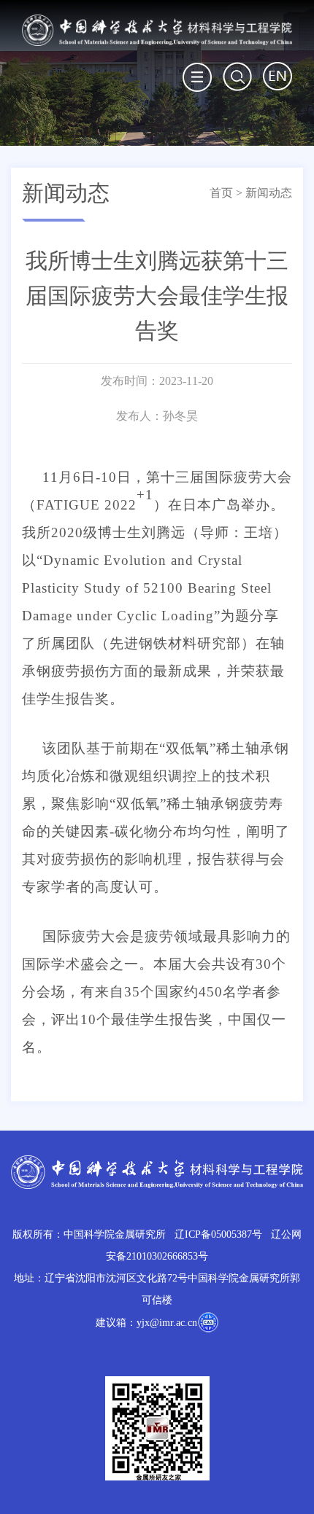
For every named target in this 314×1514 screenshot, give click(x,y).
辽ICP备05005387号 (218, 1234)
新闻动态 (268, 193)
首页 (221, 193)
